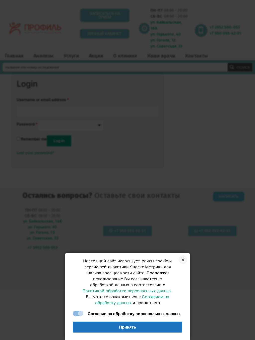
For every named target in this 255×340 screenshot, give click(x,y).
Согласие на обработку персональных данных (134, 313)
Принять (127, 327)
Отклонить (183, 259)
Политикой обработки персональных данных (127, 290)
